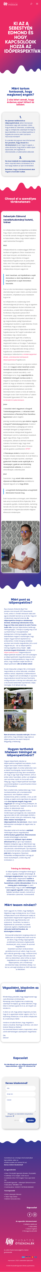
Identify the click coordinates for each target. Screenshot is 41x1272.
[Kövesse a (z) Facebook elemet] (29, 1214)
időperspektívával (9, 360)
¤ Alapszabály (33, 1226)
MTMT (28, 449)
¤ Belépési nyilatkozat (30, 1224)
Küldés (31, 1120)
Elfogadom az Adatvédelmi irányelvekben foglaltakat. (19, 1115)
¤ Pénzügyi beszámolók (29, 1231)
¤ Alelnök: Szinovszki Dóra (12, 1199)
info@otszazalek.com (10, 1162)
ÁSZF (17, 1260)
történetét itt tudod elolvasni (13, 400)
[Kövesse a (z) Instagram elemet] (35, 1214)
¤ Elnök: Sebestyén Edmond (12, 1194)
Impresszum (11, 1260)
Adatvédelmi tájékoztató (26, 1260)
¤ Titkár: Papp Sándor (10, 1197)
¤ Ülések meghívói (31, 1229)
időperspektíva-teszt (11, 652)
